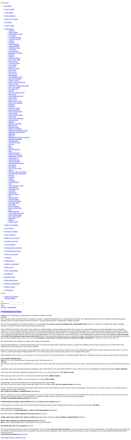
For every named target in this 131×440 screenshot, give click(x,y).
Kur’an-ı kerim (9, 228)
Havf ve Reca (12, 73)
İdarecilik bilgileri (10, 277)
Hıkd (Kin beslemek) (14, 79)
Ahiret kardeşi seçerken (15, 34)
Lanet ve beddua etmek (15, 115)
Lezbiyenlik (12, 117)
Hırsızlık (11, 91)
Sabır (10, 151)
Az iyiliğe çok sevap (14, 39)
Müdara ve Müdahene (15, 129)
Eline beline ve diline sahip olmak (18, 86)
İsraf (9, 210)
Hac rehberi (8, 22)
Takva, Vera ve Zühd (14, 168)
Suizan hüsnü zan (13, 160)
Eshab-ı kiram (9, 267)
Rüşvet (10, 148)
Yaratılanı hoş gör (13, 189)
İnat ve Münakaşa (13, 206)
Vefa (9, 184)
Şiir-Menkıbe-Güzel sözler (13, 251)
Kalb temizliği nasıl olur (15, 96)
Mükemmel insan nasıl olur (16, 132)
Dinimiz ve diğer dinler (12, 264)
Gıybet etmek (12, 65)
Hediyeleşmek (12, 75)
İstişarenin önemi (13, 211)
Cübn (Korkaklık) (13, 44)
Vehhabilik (8, 257)
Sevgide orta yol (13, 158)
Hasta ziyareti (12, 72)
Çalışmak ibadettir (13, 46)
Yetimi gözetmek (13, 194)
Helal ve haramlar (10, 235)
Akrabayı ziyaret (13, 80)
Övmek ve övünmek (14, 201)
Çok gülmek (12, 49)
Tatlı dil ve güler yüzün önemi (17, 172)
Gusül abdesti (9, 12)
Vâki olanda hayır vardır (15, 185)
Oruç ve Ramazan (10, 16)
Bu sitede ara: (5, 303)
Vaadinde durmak (13, 182)
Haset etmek (12, 70)
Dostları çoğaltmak (14, 58)
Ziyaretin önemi (13, 197)
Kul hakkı (11, 106)
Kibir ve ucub (12, 99)
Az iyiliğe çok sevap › (19, 437)
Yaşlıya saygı (12, 192)
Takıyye (10, 170)
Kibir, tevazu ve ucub (14, 101)
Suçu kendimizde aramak (16, 163)
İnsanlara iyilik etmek (14, 208)
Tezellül (10, 179)
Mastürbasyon (12, 125)
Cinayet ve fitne (13, 84)
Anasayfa (4, 307)
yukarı (11, 437)
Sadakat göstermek (14, 153)
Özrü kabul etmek (13, 203)
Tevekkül (11, 177)
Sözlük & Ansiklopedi (11, 296)
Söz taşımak (12, 165)
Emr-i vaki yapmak (14, 87)
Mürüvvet (11, 135)
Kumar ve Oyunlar (14, 108)
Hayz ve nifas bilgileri (11, 270)
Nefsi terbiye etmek (14, 142)
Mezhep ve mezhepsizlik (12, 283)
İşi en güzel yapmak (14, 216)
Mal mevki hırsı (13, 120)
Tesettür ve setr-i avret (11, 241)
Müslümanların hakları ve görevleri (19, 137)
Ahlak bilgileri (9, 29)
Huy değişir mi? (13, 89)
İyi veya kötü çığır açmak (16, 213)
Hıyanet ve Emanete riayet (16, 92)
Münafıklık (11, 134)
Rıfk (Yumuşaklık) (14, 149)
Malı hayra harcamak (14, 123)
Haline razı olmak (13, 68)
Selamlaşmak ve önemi (15, 156)
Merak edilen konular (11, 280)
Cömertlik (11, 42)
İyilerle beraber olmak (15, 215)
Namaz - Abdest (9, 9)
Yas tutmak (11, 191)
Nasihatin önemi (13, 141)
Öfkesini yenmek (13, 199)
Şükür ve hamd (13, 222)
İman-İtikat (8, 6)
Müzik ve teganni (10, 287)
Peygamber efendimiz (11, 231)
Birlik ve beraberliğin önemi (16, 82)
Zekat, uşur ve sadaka (11, 19)
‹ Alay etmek (5, 437)
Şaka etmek (11, 218)
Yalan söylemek (13, 187)
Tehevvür (11, 175)
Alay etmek (11, 36)
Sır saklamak (12, 166)
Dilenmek (11, 55)
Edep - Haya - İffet (14, 60)
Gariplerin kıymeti (13, 63)
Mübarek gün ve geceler (12, 238)
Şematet (10, 220)
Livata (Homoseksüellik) (15, 118)
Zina (9, 196)
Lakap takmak (12, 113)
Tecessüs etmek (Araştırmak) (17, 173)
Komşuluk (11, 104)
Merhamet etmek (13, 127)
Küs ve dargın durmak (15, 111)
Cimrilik (10, 41)
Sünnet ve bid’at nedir (11, 254)
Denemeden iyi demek (15, 53)
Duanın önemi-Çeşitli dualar (13, 248)
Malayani (11, 122)
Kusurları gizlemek (14, 110)
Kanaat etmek (12, 98)
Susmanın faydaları (14, 161)
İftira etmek (11, 204)
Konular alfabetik (10, 298)
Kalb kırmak (12, 94)
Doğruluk (11, 56)
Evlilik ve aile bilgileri (11, 225)
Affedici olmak (13, 32)
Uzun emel (11, 180)
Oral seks (11, 144)
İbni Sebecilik (9, 274)
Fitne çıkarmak (12, 61)
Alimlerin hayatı (9, 261)
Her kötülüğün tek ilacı (15, 77)
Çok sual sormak (13, 51)
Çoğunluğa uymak (14, 48)
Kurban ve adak (9, 25)
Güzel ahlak (12, 67)
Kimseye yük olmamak (15, 103)
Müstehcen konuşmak (15, 139)
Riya (9, 146)
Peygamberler (9, 290)
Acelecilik (11, 30)
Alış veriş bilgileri (10, 244)
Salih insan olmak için (15, 154)
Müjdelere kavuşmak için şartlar (18, 130)
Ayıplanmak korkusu (14, 37)
